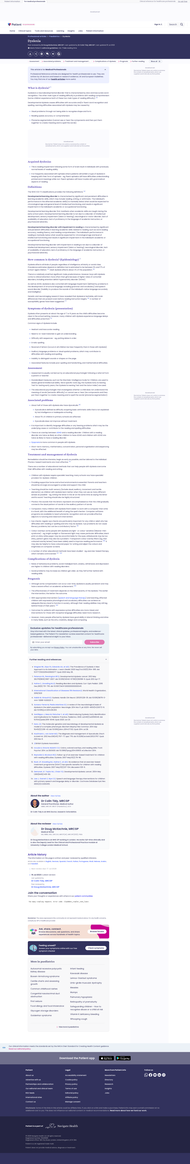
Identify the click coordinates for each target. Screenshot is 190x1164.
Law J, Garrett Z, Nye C (44, 778)
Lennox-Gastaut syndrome (83, 978)
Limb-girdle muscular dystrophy (86, 982)
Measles (74, 987)
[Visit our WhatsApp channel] (146, 1075)
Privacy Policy (59, 647)
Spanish (62, 861)
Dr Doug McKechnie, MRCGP (52, 45)
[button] (68, 70)
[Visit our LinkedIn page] (160, 1075)
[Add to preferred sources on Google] (58, 53)
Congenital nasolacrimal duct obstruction (45, 995)
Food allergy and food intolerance (47, 1006)
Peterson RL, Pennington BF (46, 676)
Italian (75, 861)
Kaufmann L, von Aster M (45, 733)
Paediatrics (54, 36)
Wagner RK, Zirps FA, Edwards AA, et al (51, 667)
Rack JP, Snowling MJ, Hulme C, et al (50, 762)
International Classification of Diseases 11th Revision (57, 690)
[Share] (36, 53)
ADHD (59, 432)
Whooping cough (78, 1019)
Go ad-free (182, 1)
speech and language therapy (72, 598)
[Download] (30, 53)
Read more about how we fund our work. (128, 1110)
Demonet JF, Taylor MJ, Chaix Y (48, 771)
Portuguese (83, 861)
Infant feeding (77, 968)
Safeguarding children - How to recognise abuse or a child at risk (86, 1008)
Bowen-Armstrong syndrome (45, 976)
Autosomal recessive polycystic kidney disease (46, 970)
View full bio (55, 796)
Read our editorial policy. (20, 1049)
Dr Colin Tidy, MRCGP (86, 45)
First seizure (36, 1001)
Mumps (74, 992)
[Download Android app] (123, 1058)
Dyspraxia (35, 442)
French (69, 861)
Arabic (103, 861)
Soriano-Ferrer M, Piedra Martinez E (49, 704)
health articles (58, 79)
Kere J (36, 724)
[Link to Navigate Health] (61, 1126)
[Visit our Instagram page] (164, 1075)
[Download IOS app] (106, 1058)
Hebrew (97, 861)
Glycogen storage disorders (44, 1010)
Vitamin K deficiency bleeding (84, 1014)
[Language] (41, 53)
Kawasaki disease (79, 973)
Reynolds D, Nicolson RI (44, 755)
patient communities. (84, 896)
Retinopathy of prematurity (83, 1001)
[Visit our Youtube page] (155, 1075)
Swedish (34, 864)
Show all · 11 (155, 61)
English (48, 861)
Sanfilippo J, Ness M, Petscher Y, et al (50, 714)
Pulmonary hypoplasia (81, 997)
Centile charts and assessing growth (45, 982)
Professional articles (37, 36)
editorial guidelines (50, 48)
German (55, 861)
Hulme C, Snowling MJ (43, 683)
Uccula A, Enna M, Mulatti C (46, 748)
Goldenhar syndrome (41, 1015)
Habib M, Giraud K (42, 697)
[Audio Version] (53, 53)
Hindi (91, 861)
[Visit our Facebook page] (151, 1075)
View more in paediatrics (69, 1027)
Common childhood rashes (44, 988)
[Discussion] (47, 53)
